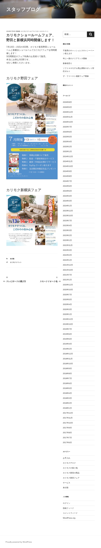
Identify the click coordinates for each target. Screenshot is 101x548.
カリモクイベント (16, 262)
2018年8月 (67, 373)
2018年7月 (67, 378)
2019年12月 (68, 319)
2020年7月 (67, 295)
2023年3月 (67, 230)
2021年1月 (67, 280)
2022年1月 (67, 260)
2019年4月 (67, 344)
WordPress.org (69, 518)
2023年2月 (67, 235)
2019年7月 (67, 329)
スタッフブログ (23, 9)
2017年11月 (68, 418)
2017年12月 (68, 413)
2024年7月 (67, 181)
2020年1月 (67, 314)
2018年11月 (68, 359)
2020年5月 (67, 299)
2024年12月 (68, 156)
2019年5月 (67, 339)
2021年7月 (67, 275)
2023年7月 (67, 221)
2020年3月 (67, 309)
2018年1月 (67, 408)
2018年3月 (67, 398)
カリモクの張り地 (70, 468)
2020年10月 (68, 290)
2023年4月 (67, 225)
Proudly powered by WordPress (19, 542)
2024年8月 (67, 176)
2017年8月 (67, 433)
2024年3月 (67, 201)
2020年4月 (67, 304)
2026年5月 (67, 107)
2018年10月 (68, 364)
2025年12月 (68, 112)
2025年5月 (67, 137)
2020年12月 (68, 285)
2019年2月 (67, 349)
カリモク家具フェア (71, 478)
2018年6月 (67, 383)
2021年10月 (68, 270)
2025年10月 (68, 122)
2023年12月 (68, 211)
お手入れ (66, 458)
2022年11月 (68, 245)
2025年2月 (67, 147)
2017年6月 (67, 442)
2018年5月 (67, 388)
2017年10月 (68, 423)
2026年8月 (67, 102)
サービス (66, 483)
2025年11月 (68, 117)
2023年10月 (68, 216)
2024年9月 (67, 171)
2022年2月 (67, 255)
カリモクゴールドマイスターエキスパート (35, 31)
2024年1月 (67, 206)
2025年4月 (67, 141)
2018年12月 (68, 354)
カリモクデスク (69, 463)
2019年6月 (67, 334)
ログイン (66, 503)
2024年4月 (67, 196)
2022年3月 (67, 250)
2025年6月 (67, 132)
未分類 (12, 258)
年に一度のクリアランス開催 (75, 58)
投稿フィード (68, 508)
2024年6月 (67, 186)
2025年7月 (67, 127)
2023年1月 (67, 240)
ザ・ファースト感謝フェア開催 (76, 76)
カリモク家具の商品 (71, 473)
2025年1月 (67, 151)
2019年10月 (68, 324)
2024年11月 (68, 161)
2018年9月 (67, 368)
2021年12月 (68, 265)
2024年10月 (68, 166)
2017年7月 (67, 438)
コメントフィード (70, 513)
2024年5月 (67, 191)
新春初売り (67, 63)
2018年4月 (67, 393)
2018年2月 (67, 403)
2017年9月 (67, 428)
